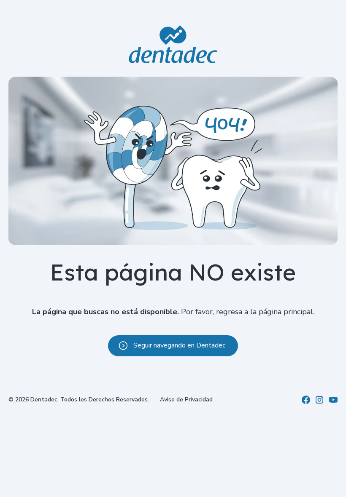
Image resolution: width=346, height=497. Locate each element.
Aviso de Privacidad (186, 399)
